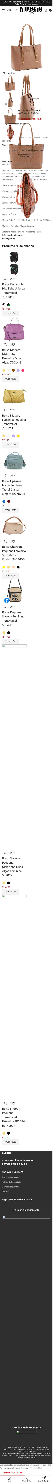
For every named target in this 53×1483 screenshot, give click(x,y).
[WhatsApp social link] (27, 145)
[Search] (16, 10)
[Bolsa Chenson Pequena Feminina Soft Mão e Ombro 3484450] (14, 525)
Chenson (35, 99)
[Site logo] (31, 10)
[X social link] (14, 145)
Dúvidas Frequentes (10, 1187)
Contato (5, 1192)
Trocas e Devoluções (10, 1177)
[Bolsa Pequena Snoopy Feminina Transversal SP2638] (14, 591)
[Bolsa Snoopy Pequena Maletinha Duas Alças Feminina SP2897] (14, 747)
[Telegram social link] (32, 145)
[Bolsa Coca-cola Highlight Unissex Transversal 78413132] (14, 263)
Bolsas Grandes (25, 138)
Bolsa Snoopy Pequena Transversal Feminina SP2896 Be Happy (13, 1117)
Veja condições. (33, 4)
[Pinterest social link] (19, 145)
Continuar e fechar (12, 1472)
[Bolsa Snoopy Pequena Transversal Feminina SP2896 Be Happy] (14, 997)
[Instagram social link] (8, 1207)
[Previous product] (3, 104)
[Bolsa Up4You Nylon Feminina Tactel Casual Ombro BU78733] (14, 460)
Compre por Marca (19, 99)
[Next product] (8, 104)
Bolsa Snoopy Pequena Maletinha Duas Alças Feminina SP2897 (12, 867)
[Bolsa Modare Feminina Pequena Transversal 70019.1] (14, 394)
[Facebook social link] (10, 145)
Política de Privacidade (11, 1182)
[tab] (14, 150)
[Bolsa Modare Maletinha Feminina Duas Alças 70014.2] (14, 329)
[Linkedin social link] (23, 145)
